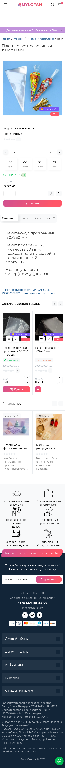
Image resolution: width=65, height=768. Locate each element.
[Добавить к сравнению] (16, 339)
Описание (8, 218)
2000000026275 (11, 293)
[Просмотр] (9, 339)
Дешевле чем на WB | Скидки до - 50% (31, 30)
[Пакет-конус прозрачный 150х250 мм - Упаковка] (32, 88)
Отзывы (24, 218)
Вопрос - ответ (44, 218)
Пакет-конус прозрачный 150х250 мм (27, 289)
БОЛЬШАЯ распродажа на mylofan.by (45, 448)
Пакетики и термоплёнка (38, 293)
